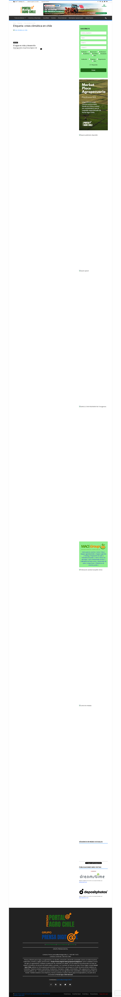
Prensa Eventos (94, 994)
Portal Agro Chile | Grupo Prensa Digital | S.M (25, 48)
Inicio (14, 23)
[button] (106, 18)
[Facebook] (98, 1)
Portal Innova (67, 994)
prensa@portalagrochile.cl (64, 979)
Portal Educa (85, 994)
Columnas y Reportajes (34, 18)
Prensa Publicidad (51, 944)
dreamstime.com (83, 882)
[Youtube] (107, 1)
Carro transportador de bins (96, 559)
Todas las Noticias (19, 18)
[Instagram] (100, 1)
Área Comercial (62, 18)
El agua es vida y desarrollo (24, 45)
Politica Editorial (46, 994)
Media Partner (89, 18)
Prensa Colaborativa (63, 944)
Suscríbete (46, 18)
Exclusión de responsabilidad (33, 994)
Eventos (53, 18)
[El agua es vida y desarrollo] (27, 36)
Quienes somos (45, 1)
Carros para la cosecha (88, 552)
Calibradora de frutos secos (88, 561)
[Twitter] (105, 1)
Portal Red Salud (76, 994)
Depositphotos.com (83, 897)
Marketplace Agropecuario (76, 18)
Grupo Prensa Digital (19, 994)
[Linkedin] (102, 1)
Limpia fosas (90, 563)
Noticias (15, 42)
